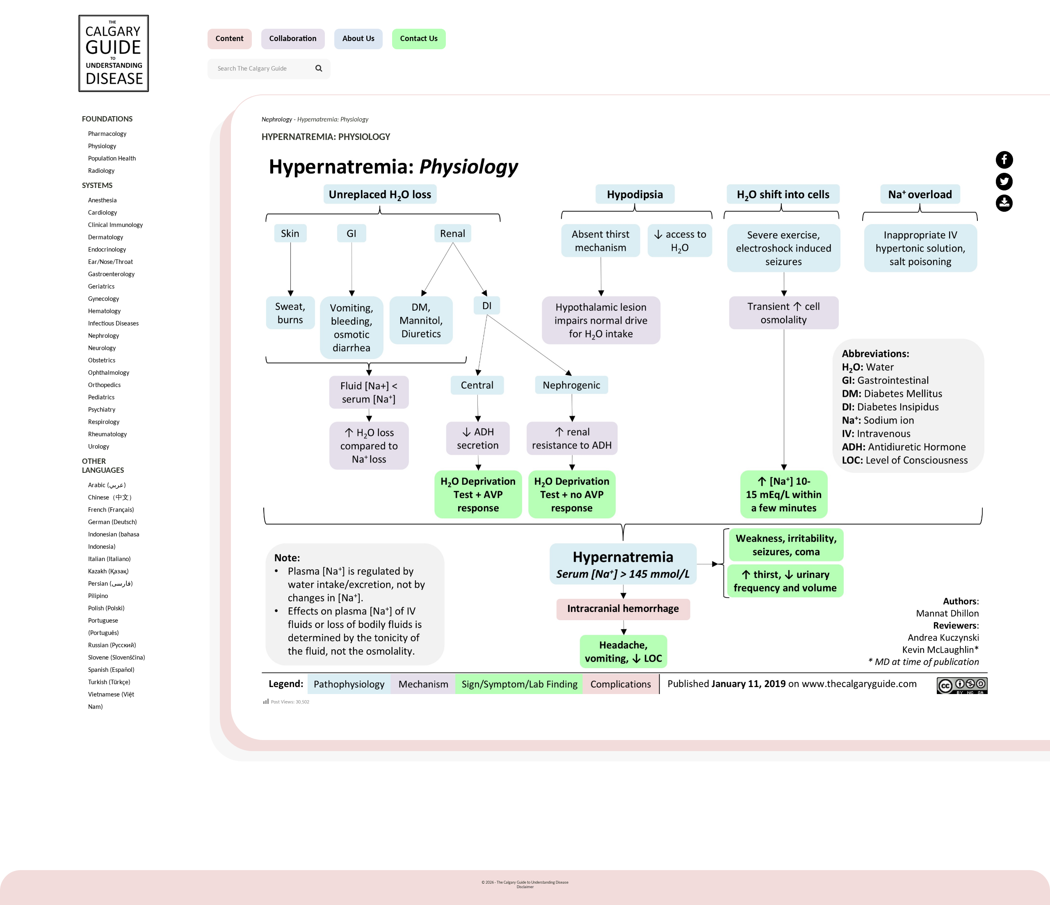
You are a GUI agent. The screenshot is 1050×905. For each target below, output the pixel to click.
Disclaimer (525, 887)
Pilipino (98, 596)
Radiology (101, 171)
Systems (97, 186)
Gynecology (103, 299)
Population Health (112, 159)
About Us (358, 39)
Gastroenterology (111, 274)
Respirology (103, 422)
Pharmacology (107, 134)
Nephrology (103, 336)
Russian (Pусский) (112, 645)
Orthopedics (104, 385)
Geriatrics (101, 287)
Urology (98, 447)
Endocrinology (107, 250)
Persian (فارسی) (110, 584)
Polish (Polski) (106, 608)
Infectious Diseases (113, 324)
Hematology (104, 311)
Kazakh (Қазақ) (108, 571)
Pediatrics (101, 397)
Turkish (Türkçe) (109, 682)
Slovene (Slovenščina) (116, 658)
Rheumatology (107, 434)
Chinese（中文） (111, 498)
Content (230, 39)
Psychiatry (101, 410)
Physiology (102, 146)
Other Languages (103, 466)
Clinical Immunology (115, 225)
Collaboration (293, 39)
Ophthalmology (108, 373)
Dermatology (105, 237)
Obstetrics (101, 360)
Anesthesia (102, 200)
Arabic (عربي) (107, 485)
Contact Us (419, 39)
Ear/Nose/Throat (110, 262)
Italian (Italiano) (109, 559)
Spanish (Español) (111, 670)
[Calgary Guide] (114, 53)
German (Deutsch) (112, 522)
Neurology (102, 348)
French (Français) (111, 510)
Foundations (107, 119)
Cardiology (102, 213)
